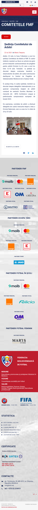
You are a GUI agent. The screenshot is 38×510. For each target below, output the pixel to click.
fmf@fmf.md (9, 485)
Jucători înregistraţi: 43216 (12, 430)
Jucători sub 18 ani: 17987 (11, 434)
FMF (17, 21)
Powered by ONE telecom (31, 504)
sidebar (6, 36)
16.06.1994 (33, 405)
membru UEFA (5, 405)
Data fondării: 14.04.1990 (11, 422)
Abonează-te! (10, 2)
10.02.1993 (14, 405)
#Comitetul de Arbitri (12, 146)
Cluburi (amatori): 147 (10, 427)
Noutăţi (11, 21)
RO (32, 5)
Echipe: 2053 (7, 425)
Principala (4, 21)
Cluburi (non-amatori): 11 (11, 432)
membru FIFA (24, 405)
